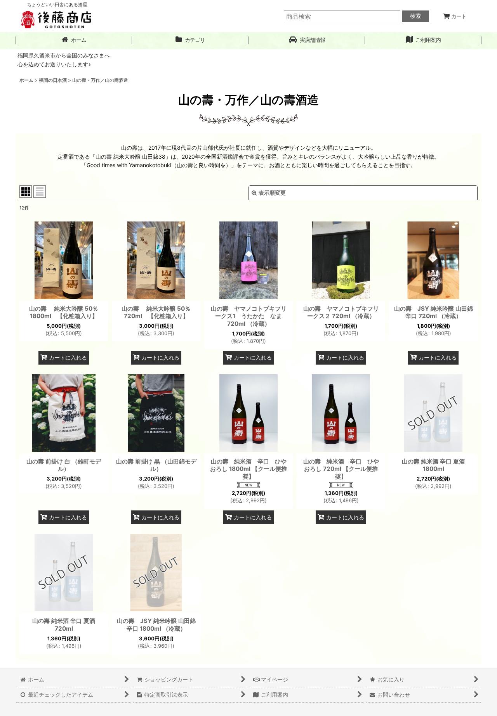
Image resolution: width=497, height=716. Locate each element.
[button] (306, 40)
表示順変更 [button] (272, 192)
